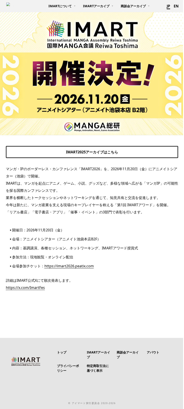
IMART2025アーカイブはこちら (92, 152)
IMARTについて (60, 6)
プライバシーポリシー (68, 368)
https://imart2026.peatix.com (69, 266)
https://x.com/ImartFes (25, 287)
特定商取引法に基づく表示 (98, 368)
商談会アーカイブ (133, 6)
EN (176, 6)
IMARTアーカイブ (96, 6)
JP (168, 6)
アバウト (153, 352)
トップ (61, 352)
